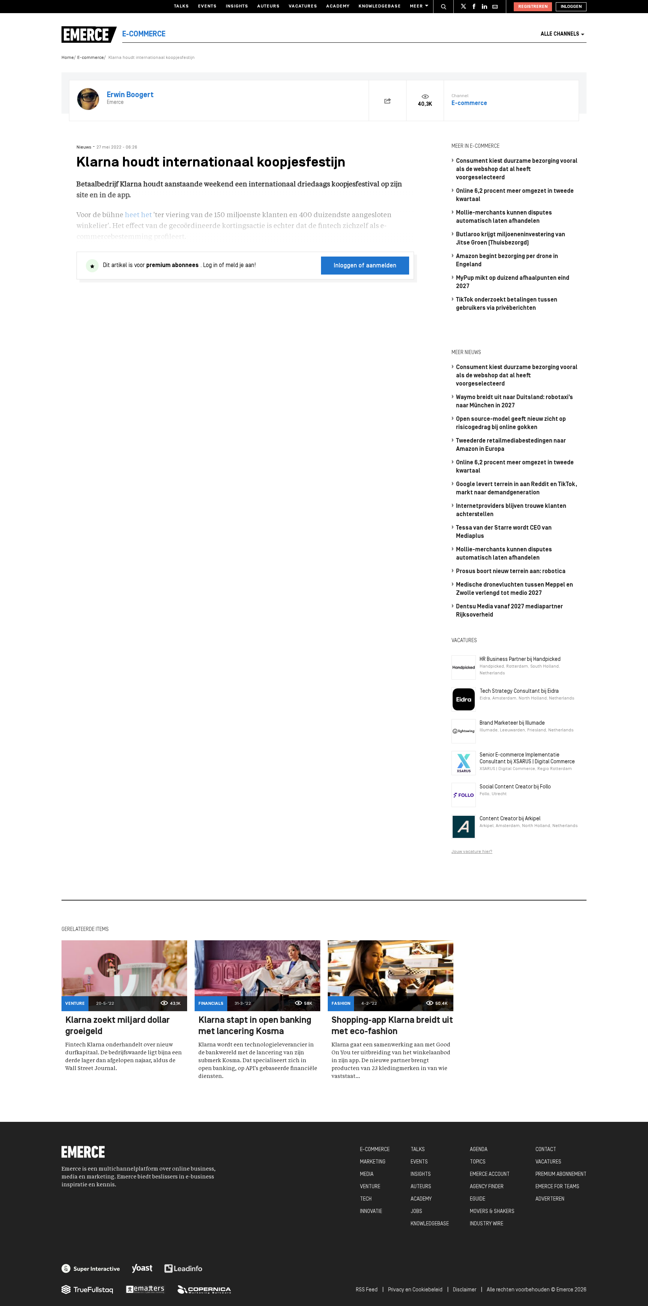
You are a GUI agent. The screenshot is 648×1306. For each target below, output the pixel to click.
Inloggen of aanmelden (365, 266)
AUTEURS (421, 1187)
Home (68, 58)
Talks (181, 6)
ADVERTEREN (550, 1199)
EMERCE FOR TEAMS (557, 1187)
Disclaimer (464, 1290)
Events (207, 6)
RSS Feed (367, 1290)
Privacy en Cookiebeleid (415, 1290)
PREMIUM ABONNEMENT (561, 1174)
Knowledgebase (379, 6)
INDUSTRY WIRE (486, 1224)
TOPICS (478, 1162)
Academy (338, 6)
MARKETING (373, 1162)
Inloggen (571, 7)
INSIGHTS (421, 1174)
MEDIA (367, 1174)
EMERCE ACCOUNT (490, 1174)
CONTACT (546, 1150)
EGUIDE (477, 1199)
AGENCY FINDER (487, 1187)
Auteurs (268, 6)
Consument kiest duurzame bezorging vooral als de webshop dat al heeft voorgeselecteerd (517, 169)
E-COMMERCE (375, 1150)
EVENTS (419, 1162)
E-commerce (90, 58)
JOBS (416, 1211)
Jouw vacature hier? (472, 852)
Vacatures (303, 6)
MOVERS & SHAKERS (492, 1211)
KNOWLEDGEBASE (430, 1224)
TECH (366, 1199)
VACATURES (548, 1162)
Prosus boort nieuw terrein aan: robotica (511, 572)
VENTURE (370, 1187)
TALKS (418, 1150)
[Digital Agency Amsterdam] (91, 1268)
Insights (237, 6)
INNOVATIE (371, 1211)
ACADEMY (421, 1199)
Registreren (533, 7)
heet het (138, 215)
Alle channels (560, 34)
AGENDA (479, 1150)
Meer (416, 6)
